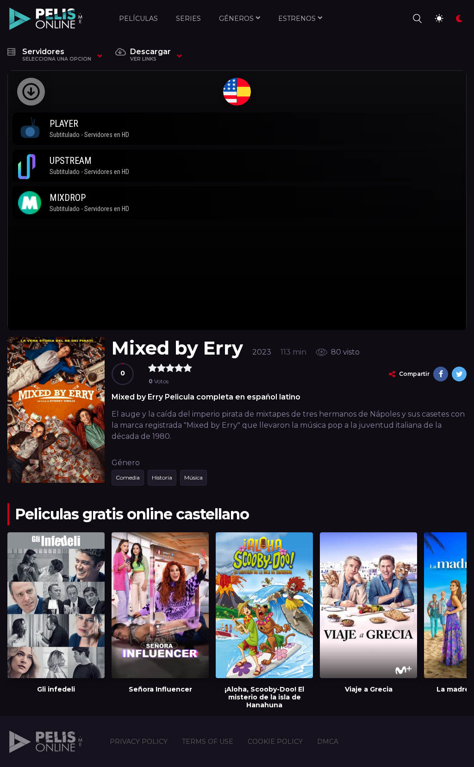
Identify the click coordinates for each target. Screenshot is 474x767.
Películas (138, 18)
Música (193, 477)
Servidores (56, 54)
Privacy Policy (139, 741)
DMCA (327, 741)
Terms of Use (207, 741)
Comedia (128, 477)
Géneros (236, 18)
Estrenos (297, 18)
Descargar (150, 54)
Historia (162, 477)
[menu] (416, 18)
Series (188, 18)
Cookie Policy (275, 741)
